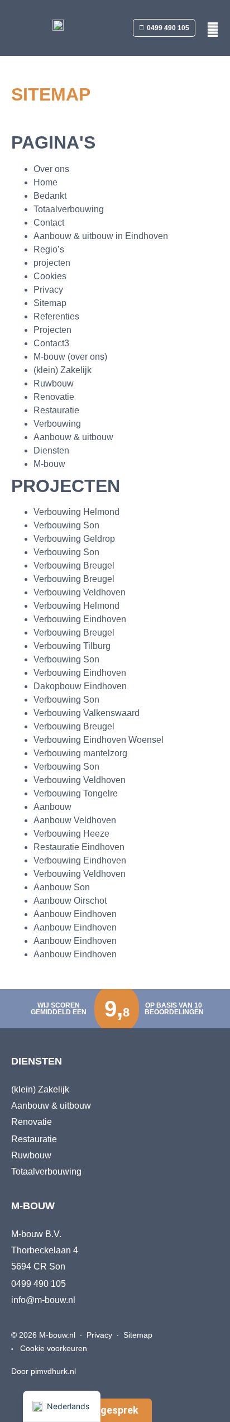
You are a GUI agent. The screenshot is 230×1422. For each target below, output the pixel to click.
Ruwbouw (53, 383)
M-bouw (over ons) (70, 356)
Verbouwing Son (66, 525)
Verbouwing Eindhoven (79, 619)
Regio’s (48, 249)
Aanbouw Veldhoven (74, 820)
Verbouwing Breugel (73, 565)
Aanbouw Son (61, 887)
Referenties (56, 316)
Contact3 (51, 343)
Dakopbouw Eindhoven (80, 686)
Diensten (51, 450)
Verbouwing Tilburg (72, 646)
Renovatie (53, 397)
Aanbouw (52, 807)
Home (45, 182)
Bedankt (49, 196)
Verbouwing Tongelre (75, 793)
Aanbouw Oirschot (70, 900)
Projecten (52, 330)
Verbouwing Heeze (71, 833)
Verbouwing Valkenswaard (86, 713)
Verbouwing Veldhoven (79, 592)
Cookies (49, 276)
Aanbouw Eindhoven (75, 914)
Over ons (51, 169)
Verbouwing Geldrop (74, 538)
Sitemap (49, 303)
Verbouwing (57, 423)
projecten (51, 263)
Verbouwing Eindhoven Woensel (98, 740)
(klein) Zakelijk (62, 370)
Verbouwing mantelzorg (80, 753)
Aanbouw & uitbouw (73, 437)
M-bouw (49, 464)
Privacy (48, 289)
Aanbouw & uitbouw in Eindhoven (100, 236)
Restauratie (56, 410)
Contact (48, 222)
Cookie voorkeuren (53, 1348)
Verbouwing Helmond (76, 512)
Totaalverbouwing (68, 209)
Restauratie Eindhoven (78, 847)
